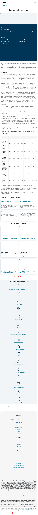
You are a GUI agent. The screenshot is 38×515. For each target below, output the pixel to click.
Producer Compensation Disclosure (18, 475)
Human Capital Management (18, 376)
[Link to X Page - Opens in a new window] (19, 426)
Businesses (18, 433)
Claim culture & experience (25, 203)
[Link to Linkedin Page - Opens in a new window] (21, 426)
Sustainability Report (4, 41)
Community (18, 316)
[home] (4, 2)
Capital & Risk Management (18, 301)
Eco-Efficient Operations (19, 353)
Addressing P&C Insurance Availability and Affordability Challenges (26, 259)
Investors (18, 446)
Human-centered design (7, 203)
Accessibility (19, 473)
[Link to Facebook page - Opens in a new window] (16, 426)
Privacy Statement (29, 509)
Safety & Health (18, 406)
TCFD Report (21, 41)
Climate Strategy (18, 308)
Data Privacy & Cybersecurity (19, 331)
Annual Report (3, 43)
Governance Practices (18, 368)
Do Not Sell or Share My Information (18, 471)
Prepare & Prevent (18, 437)
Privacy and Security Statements (19, 469)
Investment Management (19, 391)
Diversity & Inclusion (18, 346)
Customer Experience (18, 323)
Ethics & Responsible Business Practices (18, 361)
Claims (19, 435)
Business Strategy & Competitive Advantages (18, 293)
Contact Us (18, 456)
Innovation (18, 383)
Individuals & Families (18, 431)
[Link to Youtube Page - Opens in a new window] (18, 426)
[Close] (36, 508)
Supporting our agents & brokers (27, 214)
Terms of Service (18, 467)
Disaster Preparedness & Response (18, 338)
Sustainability (4, 5)
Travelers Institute (18, 450)
